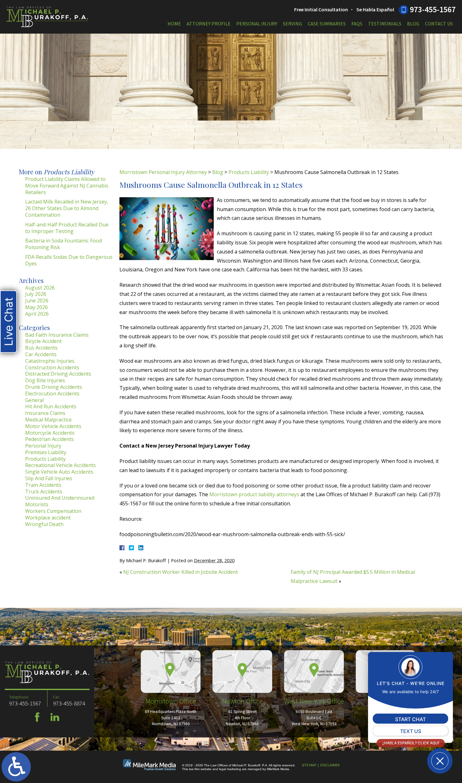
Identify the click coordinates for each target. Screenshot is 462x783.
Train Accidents (43, 484)
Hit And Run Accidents (50, 406)
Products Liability (248, 172)
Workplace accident (48, 517)
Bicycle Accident (43, 341)
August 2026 (40, 287)
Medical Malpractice (48, 419)
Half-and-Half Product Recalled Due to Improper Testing (66, 228)
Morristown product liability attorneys (254, 494)
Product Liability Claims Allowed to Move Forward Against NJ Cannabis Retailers (66, 186)
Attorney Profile (209, 23)
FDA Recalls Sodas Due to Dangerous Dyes (69, 260)
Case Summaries (327, 23)
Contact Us (439, 23)
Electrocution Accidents (52, 393)
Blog (413, 23)
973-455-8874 (69, 703)
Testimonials (384, 23)
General (34, 400)
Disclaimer (329, 765)
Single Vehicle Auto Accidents (59, 471)
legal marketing (230, 769)
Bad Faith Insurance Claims (57, 334)
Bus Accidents (41, 347)
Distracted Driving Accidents (58, 373)
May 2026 (36, 307)
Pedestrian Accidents (49, 439)
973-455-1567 (433, 9)
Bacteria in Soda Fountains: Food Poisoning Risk (63, 244)
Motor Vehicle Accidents (53, 426)
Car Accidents (41, 354)
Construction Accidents (52, 367)
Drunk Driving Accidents (53, 386)
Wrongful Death (44, 524)
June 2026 (36, 300)
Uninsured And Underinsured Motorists (59, 501)
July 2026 (35, 294)
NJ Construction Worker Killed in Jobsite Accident (180, 571)
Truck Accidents (43, 491)
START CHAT (410, 719)
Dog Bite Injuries (45, 380)
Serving (292, 23)
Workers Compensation (53, 511)
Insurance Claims (45, 413)
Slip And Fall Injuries (48, 478)
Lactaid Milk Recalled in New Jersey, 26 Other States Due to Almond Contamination (66, 208)
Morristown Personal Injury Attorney (163, 172)
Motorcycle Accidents (49, 432)
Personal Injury (256, 23)
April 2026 (37, 313)
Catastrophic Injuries (49, 360)
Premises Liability (45, 452)
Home (174, 23)
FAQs (356, 23)
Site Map (309, 765)
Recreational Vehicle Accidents (60, 465)
